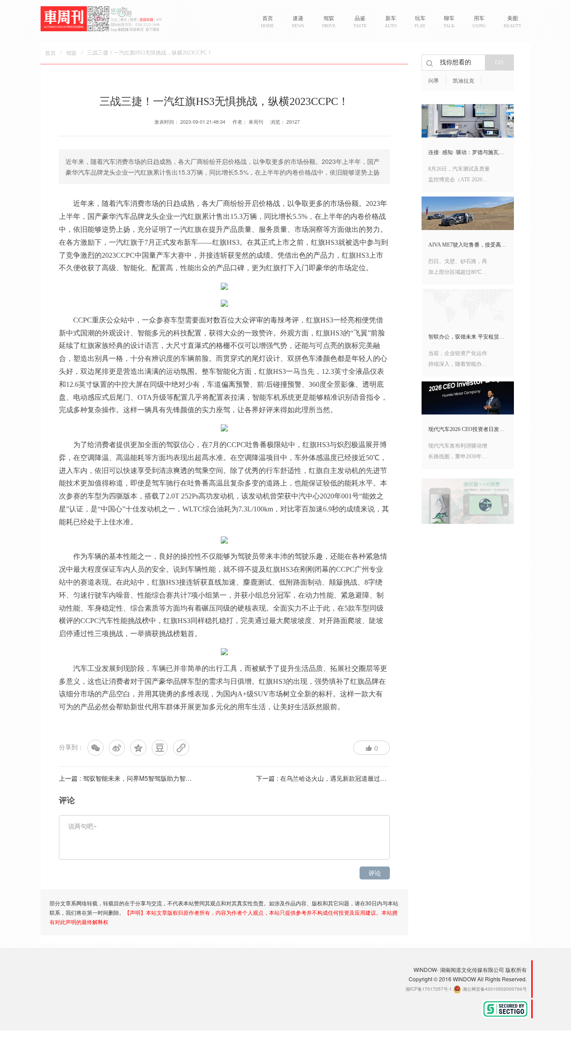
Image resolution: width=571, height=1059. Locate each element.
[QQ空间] (138, 748)
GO (499, 62)
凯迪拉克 (463, 81)
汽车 (123, 203)
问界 (433, 81)
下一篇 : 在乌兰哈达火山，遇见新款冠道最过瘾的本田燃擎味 (340, 778)
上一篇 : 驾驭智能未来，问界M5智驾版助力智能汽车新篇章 (141, 778)
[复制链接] (181, 748)
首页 (50, 53)
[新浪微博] (117, 748)
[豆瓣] (160, 748)
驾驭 (71, 53)
